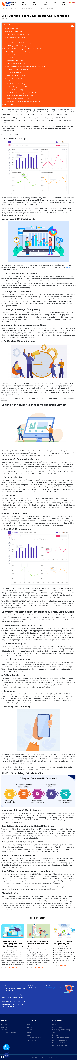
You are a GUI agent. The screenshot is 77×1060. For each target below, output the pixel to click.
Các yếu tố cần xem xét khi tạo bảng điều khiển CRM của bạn (25, 66)
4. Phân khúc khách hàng (15, 60)
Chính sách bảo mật (8, 1032)
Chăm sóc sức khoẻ (34, 1038)
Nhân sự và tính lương (60, 1038)
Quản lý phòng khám (60, 1040)
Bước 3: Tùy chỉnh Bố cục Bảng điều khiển (20, 95)
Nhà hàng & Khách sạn (61, 1043)
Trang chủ (13, 4)
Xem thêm (12, 967)
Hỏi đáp (63, 4)
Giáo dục (30, 1035)
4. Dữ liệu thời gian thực (14, 78)
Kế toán (55, 1035)
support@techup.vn (54, 988)
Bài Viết (4, 1024)
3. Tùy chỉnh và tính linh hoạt (16, 75)
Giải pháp (24, 4)
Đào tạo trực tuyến (59, 1045)
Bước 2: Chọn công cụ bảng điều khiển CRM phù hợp (23, 93)
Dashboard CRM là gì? (10, 28)
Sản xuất (30, 1030)
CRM (54, 1024)
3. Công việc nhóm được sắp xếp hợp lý (19, 40)
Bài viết (45, 4)
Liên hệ (54, 4)
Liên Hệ (4, 1027)
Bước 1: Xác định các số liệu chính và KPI (19, 90)
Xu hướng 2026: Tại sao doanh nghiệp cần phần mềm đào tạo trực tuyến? (12, 943)
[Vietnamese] (70, 2)
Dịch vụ (29, 1027)
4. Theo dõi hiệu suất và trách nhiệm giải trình (21, 43)
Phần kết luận (8, 104)
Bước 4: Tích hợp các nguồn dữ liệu (18, 98)
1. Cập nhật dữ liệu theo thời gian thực (18, 52)
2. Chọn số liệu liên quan (14, 72)
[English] (74, 2)
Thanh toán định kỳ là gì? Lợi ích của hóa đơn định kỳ (38, 943)
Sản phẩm (35, 4)
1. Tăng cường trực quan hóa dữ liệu (17, 34)
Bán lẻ (29, 1024)
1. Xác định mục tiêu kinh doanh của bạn (19, 69)
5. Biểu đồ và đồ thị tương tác (16, 63)
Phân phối (31, 1032)
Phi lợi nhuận (32, 1040)
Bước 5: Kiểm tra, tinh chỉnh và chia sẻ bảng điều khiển (24, 101)
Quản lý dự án (57, 1027)
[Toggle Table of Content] (71, 25)
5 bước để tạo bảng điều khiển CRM (16, 87)
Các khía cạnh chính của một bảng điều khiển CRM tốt (22, 49)
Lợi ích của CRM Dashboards (13, 31)
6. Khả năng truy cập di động (16, 84)
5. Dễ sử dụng (11, 81)
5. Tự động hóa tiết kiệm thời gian (17, 46)
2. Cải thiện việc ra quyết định (16, 37)
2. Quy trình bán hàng (13, 55)
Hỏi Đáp (4, 1030)
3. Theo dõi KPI (11, 57)
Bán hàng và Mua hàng (61, 1030)
